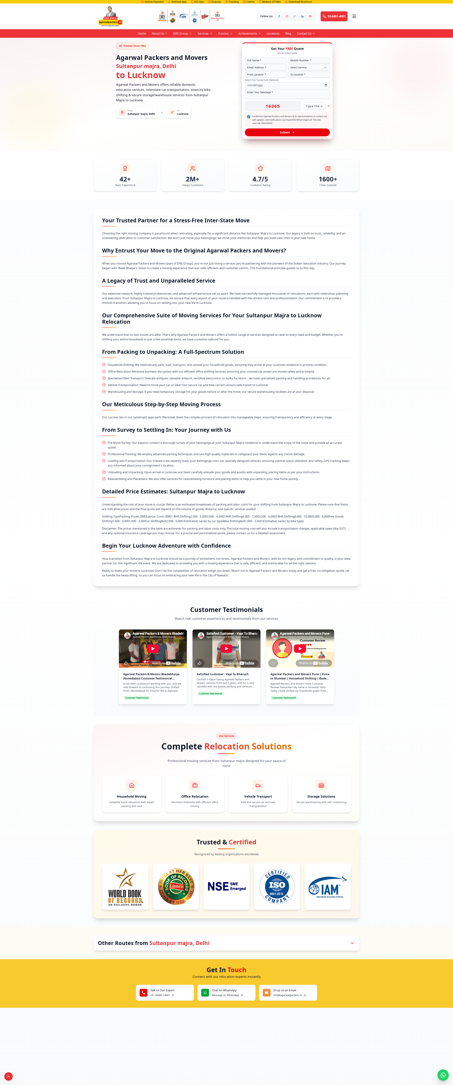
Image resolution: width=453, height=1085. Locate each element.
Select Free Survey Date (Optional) (262, 80)
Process (223, 33)
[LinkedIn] (302, 16)
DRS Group (180, 33)
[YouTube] (310, 16)
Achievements (247, 33)
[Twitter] (294, 16)
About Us (158, 33)
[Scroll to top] (8, 1076)
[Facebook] (279, 16)
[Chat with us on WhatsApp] (443, 1075)
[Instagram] (287, 16)
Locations (273, 33)
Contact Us (304, 33)
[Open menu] (354, 16)
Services (203, 33)
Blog (288, 33)
